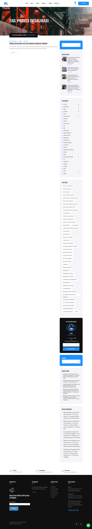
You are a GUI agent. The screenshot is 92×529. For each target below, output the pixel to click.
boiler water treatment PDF (69, 207)
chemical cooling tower (68, 219)
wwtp (76, 311)
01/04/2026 (70, 64)
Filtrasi (64, 121)
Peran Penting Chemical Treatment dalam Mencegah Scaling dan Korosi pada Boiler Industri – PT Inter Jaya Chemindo (74, 88)
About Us (54, 487)
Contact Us (56, 3)
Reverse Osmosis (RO (68, 157)
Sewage (65, 164)
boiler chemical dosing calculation (70, 198)
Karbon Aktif (66, 130)
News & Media (55, 489)
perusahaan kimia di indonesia (70, 291)
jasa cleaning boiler (67, 258)
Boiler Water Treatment (68, 201)
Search (64, 358)
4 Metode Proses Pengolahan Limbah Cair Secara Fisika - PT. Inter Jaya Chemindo (71, 442)
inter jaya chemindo (67, 249)
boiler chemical (66, 192)
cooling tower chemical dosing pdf (70, 228)
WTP (64, 171)
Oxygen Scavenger (67, 142)
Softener (65, 166)
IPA (64, 126)
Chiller (64, 114)
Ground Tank (66, 123)
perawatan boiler (66, 282)
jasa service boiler (67, 261)
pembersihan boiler (67, 267)
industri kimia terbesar (68, 243)
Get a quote (34, 492)
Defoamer (65, 118)
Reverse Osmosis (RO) (13, 41)
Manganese (65, 137)
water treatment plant (68, 311)
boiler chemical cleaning (68, 195)
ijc (76, 237)
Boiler (64, 109)
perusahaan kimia (67, 288)
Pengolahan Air (66, 270)
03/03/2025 (70, 92)
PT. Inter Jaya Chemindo (68, 302)
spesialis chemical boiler (68, 305)
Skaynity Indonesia (17, 523)
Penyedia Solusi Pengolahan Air (70, 279)
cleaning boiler (66, 225)
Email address (12, 502)
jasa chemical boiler (67, 255)
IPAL (64, 128)
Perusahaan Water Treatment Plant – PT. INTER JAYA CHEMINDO (70, 455)
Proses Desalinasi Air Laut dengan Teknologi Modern (28, 44)
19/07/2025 (70, 72)
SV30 (64, 169)
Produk (50, 3)
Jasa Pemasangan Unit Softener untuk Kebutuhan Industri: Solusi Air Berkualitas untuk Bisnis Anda (73, 77)
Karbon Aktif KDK (67, 133)
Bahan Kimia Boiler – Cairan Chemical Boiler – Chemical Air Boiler (71, 427)
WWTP (64, 173)
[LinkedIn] (81, 524)
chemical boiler (66, 213)
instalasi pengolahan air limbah (70, 246)
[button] (88, 525)
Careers (53, 497)
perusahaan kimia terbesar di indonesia (69, 295)
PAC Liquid (65, 145)
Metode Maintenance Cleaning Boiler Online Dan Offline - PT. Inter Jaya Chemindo (71, 414)
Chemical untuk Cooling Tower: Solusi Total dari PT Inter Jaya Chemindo (73, 69)
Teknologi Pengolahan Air (68, 308)
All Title (65, 104)
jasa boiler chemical (67, 252)
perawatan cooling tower (68, 285)
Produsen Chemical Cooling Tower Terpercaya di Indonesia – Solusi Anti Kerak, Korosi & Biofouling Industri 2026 (74, 60)
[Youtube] (76, 524)
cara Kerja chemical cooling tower (70, 210)
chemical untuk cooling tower (69, 222)
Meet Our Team (55, 493)
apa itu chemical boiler (68, 186)
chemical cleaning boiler (68, 216)
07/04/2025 (70, 82)
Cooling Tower (66, 116)
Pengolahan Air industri (68, 273)
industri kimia (66, 240)
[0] (75, 3)
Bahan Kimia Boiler (67, 189)
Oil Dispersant (66, 140)
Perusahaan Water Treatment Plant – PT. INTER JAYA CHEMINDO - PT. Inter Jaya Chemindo (71, 433)
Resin (64, 154)
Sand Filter (65, 161)
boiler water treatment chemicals (70, 204)
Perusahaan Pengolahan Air (69, 299)
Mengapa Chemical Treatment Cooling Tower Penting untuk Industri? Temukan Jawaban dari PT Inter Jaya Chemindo (71, 398)
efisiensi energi (66, 234)
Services (43, 3)
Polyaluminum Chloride (68, 149)
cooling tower (75, 225)
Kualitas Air (65, 264)
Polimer (65, 147)
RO (64, 159)
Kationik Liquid (66, 135)
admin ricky (20, 41)
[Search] (78, 45)
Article (37, 3)
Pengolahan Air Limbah (68, 276)
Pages (31, 3)
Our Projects (54, 491)
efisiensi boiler (66, 231)
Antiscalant (65, 106)
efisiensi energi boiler (68, 237)
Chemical (65, 111)
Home (27, 3)
